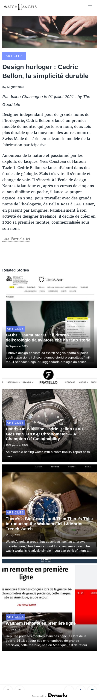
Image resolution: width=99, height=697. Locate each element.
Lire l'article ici (16, 238)
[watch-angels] (20, 11)
